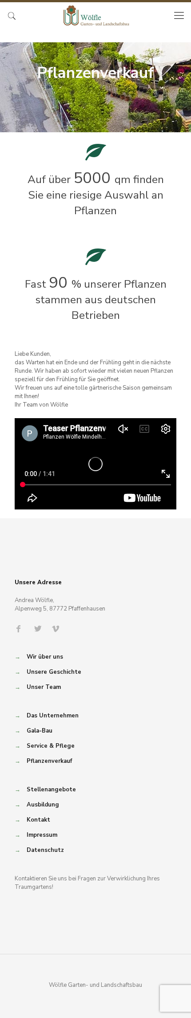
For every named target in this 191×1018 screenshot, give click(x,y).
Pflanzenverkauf (49, 761)
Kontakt (38, 820)
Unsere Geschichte (54, 672)
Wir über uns (45, 657)
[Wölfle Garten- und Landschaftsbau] (95, 15)
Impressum (42, 835)
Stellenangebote (51, 790)
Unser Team (44, 687)
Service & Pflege (51, 746)
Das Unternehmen (53, 716)
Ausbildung (43, 805)
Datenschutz (45, 850)
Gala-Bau (39, 731)
